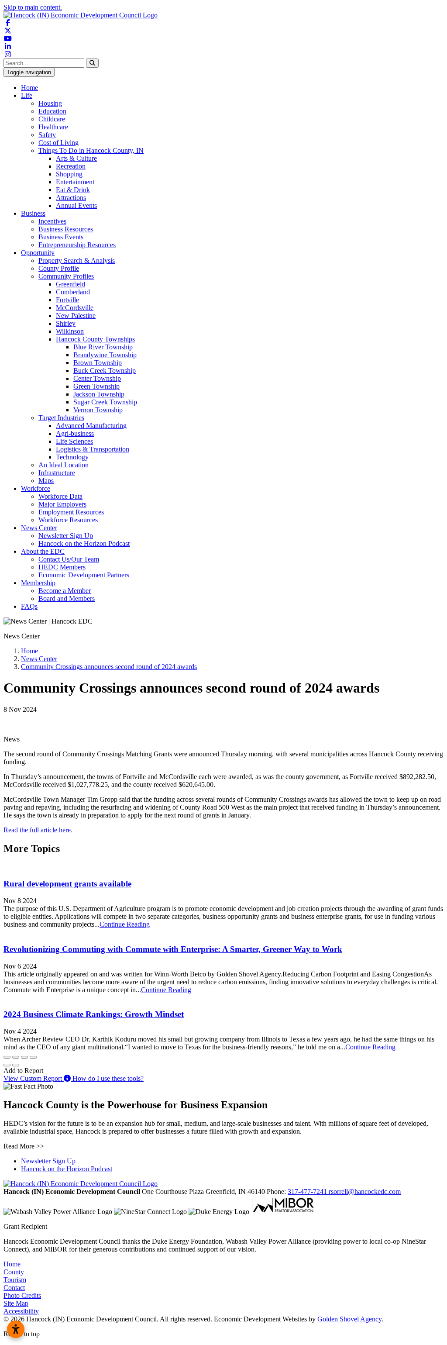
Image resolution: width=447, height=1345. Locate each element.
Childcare (51, 119)
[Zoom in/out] (33, 1057)
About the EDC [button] (43, 551)
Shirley (66, 323)
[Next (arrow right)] (15, 1065)
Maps (46, 480)
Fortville (67, 299)
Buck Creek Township (104, 370)
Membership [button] (38, 582)
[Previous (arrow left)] (6, 1065)
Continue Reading (125, 924)
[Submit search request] (92, 63)
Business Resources (65, 229)
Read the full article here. (37, 830)
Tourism (14, 1279)
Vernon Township (98, 410)
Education (52, 111)
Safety (47, 134)
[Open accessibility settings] (15, 1329)
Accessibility (21, 1311)
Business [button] (33, 213)
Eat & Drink (73, 189)
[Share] (15, 1057)
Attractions (71, 197)
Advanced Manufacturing (91, 425)
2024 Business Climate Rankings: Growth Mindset (93, 1014)
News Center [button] (39, 527)
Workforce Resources (68, 520)
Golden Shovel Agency (349, 1319)
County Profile (58, 268)
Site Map (15, 1303)
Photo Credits (22, 1295)
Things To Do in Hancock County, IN (91, 150)
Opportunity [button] (38, 252)
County (13, 1272)
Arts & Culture (76, 158)
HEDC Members (62, 567)
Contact (14, 1287)
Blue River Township (103, 347)
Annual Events (76, 205)
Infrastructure (56, 472)
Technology (72, 457)
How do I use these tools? (107, 1078)
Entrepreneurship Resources (77, 244)
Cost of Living (58, 142)
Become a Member (64, 590)
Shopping (69, 174)
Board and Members (66, 598)
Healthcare (53, 127)
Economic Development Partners (83, 575)
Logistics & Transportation (92, 449)
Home (29, 87)
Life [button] (26, 95)
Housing (50, 103)
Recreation (71, 166)
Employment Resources (71, 512)
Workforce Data (60, 496)
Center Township (97, 378)
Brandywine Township (105, 355)
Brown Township (97, 362)
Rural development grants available (67, 883)
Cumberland (73, 292)
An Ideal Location (63, 465)
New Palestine (76, 315)
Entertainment (75, 182)
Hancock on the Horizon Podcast (84, 543)
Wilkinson (70, 331)
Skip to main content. (32, 7)
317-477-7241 (308, 1191)
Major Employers (62, 504)
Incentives (52, 221)
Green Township (96, 386)
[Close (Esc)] (6, 1057)
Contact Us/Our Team (68, 559)
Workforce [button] (35, 488)
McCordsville (74, 307)
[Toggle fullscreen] (24, 1057)
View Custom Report (33, 1078)
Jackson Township (98, 394)
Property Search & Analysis (76, 260)
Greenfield (70, 284)
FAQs (29, 606)
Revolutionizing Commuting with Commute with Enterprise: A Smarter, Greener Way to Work (172, 949)
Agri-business (75, 433)
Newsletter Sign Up (65, 535)
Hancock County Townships (95, 339)
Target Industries (61, 417)
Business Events (60, 237)
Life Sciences (74, 441)
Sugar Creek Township (105, 402)
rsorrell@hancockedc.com (365, 1191)
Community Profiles (66, 276)
